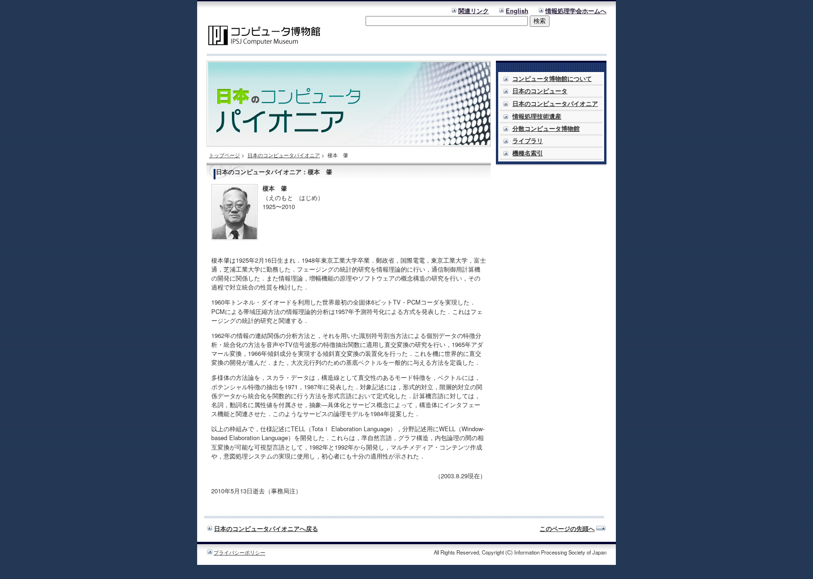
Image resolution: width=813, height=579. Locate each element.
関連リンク (473, 11)
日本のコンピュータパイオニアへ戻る (266, 528)
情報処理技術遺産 (536, 116)
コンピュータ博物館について (552, 78)
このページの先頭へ (567, 528)
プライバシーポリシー (239, 552)
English (517, 11)
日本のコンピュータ (539, 91)
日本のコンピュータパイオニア (283, 155)
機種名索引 (527, 153)
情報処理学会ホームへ (575, 11)
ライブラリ (527, 141)
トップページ (224, 155)
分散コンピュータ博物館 (546, 128)
